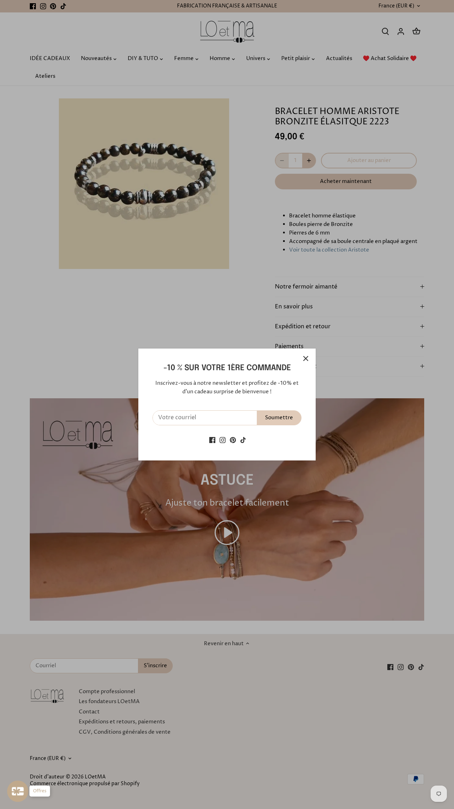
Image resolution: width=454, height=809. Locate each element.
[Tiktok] (243, 439)
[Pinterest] (233, 439)
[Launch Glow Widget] (17, 791)
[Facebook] (212, 439)
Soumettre (279, 417)
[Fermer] (306, 358)
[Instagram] (223, 439)
